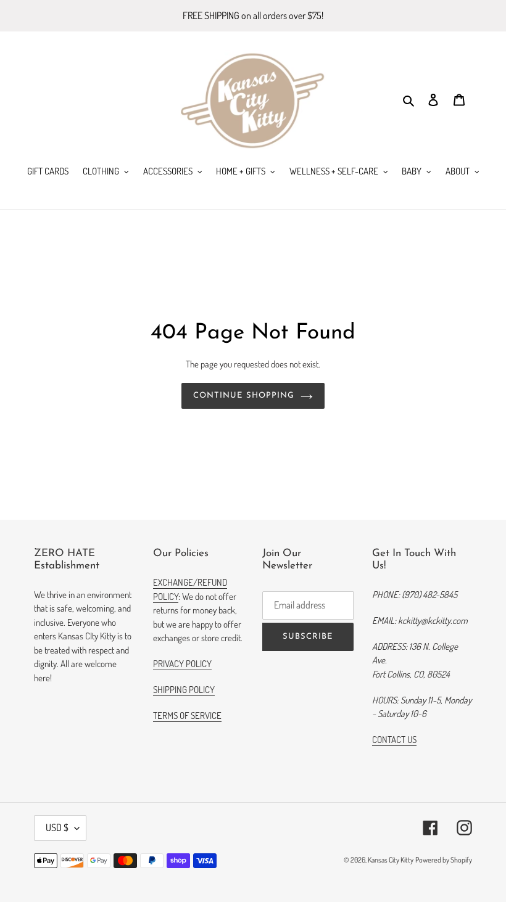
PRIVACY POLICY (182, 664)
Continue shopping (243, 396)
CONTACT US (394, 739)
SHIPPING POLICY (184, 689)
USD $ (57, 827)
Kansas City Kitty (390, 859)
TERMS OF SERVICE (187, 715)
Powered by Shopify (443, 859)
